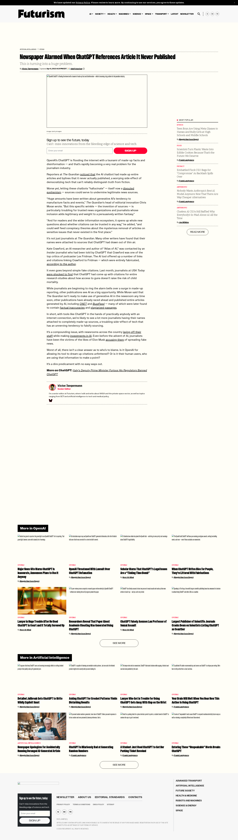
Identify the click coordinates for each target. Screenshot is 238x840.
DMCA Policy (98, 804)
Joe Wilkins (184, 222)
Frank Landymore (186, 160)
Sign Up (130, 150)
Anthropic (182, 187)
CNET (83, 303)
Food (179, 146)
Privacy (180, 166)
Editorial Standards (110, 797)
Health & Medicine (186, 795)
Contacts (135, 797)
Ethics (180, 125)
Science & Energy (186, 805)
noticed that (87, 174)
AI (90, 14)
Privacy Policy (83, 3)
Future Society (185, 790)
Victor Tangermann (30, 69)
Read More (197, 232)
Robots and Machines (189, 800)
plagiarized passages (104, 307)
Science (137, 14)
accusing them (115, 339)
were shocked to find (60, 274)
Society (99, 14)
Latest (174, 14)
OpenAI (41, 49)
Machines (124, 14)
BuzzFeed (99, 303)
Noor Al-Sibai (128, 577)
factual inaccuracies (72, 307)
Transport (161, 14)
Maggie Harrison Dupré (189, 139)
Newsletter (187, 14)
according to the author (61, 264)
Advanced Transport (189, 780)
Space (148, 14)
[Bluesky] (50, 400)
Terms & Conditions (81, 804)
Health (111, 14)
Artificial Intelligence (28, 49)
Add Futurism (76, 68)
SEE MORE (119, 643)
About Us (84, 797)
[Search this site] (199, 14)
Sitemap (110, 804)
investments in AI (81, 335)
